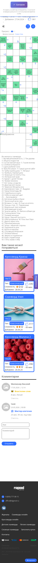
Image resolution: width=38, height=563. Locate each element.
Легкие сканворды (27, 524)
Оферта (33, 545)
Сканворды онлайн (20, 514)
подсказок (31, 560)
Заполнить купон (28, 529)
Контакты (5, 534)
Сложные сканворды (10, 529)
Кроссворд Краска (16, 256)
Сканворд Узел (14, 296)
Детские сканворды (10, 524)
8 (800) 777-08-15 (12, 496)
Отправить (9, 443)
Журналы (5, 514)
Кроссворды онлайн (10, 519)
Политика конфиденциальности (10, 546)
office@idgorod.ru (12, 501)
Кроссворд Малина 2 (18, 337)
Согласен (20, 4)
